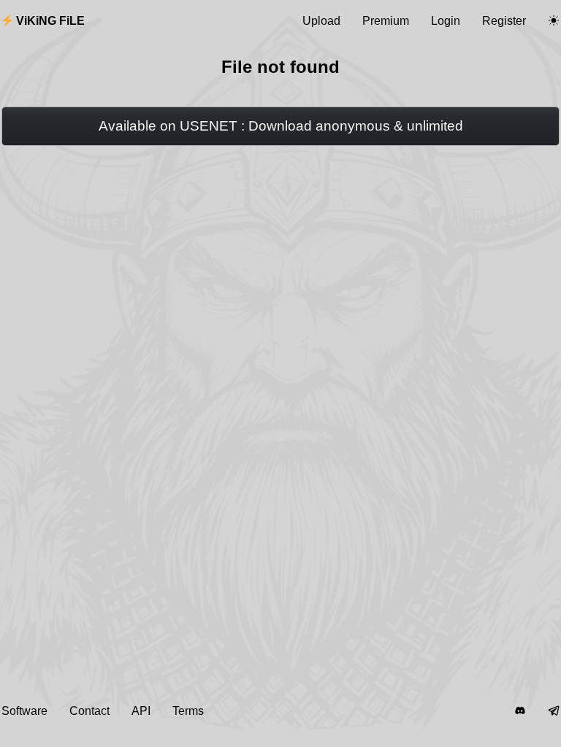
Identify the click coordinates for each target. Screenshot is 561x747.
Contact (89, 711)
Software (24, 711)
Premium (385, 21)
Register (504, 21)
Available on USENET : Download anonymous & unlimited (281, 125)
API (140, 711)
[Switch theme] (554, 21)
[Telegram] (554, 711)
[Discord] (520, 711)
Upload (321, 21)
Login (445, 21)
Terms (188, 711)
